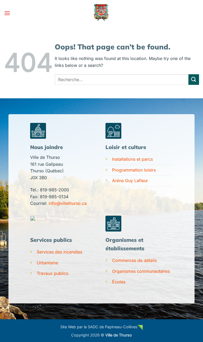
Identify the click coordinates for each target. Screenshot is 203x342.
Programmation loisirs (134, 170)
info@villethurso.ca (68, 203)
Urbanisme (47, 262)
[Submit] (193, 79)
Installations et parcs (132, 159)
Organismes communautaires (141, 271)
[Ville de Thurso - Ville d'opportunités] (101, 13)
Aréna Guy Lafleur (130, 180)
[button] (7, 13)
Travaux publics (52, 273)
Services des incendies (59, 252)
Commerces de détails (134, 260)
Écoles (118, 281)
